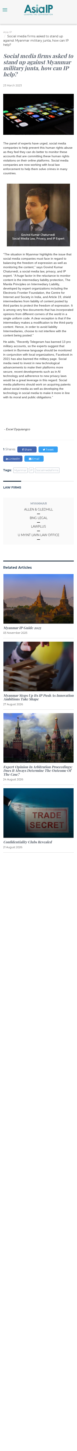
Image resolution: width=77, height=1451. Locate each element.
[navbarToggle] (5, 9)
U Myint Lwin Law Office (38, 535)
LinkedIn (14, 458)
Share (28, 449)
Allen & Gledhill (38, 509)
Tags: (7, 470)
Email (35, 458)
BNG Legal (38, 518)
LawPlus (38, 526)
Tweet (49, 449)
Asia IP (7, 32)
